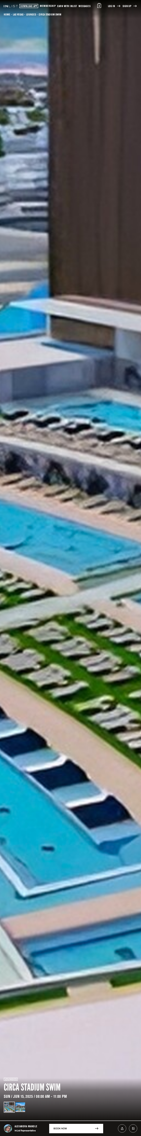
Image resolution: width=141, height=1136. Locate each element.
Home (7, 14)
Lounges (31, 14)
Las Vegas (18, 14)
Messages (84, 6)
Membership (48, 6)
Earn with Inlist (67, 6)
